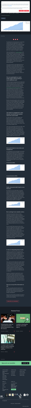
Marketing (3, 18)
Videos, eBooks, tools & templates (5, 390)
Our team (3, 384)
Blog (3, 388)
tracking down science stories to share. (13, 87)
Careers (3, 385)
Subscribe (24, 363)
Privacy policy (12, 403)
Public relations (4, 378)
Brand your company (22, 371)
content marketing (19, 52)
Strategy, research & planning (4, 372)
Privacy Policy (10, 5)
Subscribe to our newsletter (12, 301)
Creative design (4, 375)
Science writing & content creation (5, 374)
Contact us (13, 389)
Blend (28, 406)
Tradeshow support (22, 375)
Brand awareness (13, 371)
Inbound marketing (4, 379)
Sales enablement (13, 375)
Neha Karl (8, 15)
